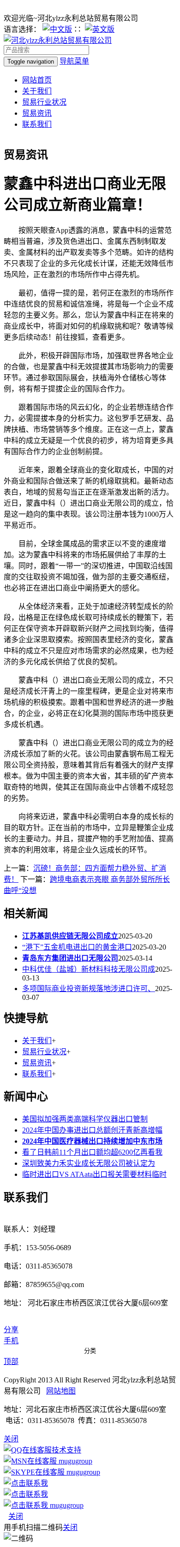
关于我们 (37, 91)
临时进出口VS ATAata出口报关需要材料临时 (94, 1174)
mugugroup (74, 1461)
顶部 (11, 1361)
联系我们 (37, 124)
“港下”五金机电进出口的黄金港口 (77, 947)
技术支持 (66, 1450)
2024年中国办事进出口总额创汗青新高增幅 (92, 1130)
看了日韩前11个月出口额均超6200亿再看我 (92, 1152)
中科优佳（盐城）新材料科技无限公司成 (88, 969)
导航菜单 (74, 61)
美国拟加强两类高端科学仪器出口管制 (85, 1119)
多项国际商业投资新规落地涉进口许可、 (88, 988)
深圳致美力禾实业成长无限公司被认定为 (88, 1163)
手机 (11, 1341)
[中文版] (57, 29)
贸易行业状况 (44, 102)
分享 (11, 1330)
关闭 (15, 1516)
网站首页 (37, 80)
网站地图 (61, 1391)
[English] (99, 29)
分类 (90, 1350)
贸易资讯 (37, 113)
